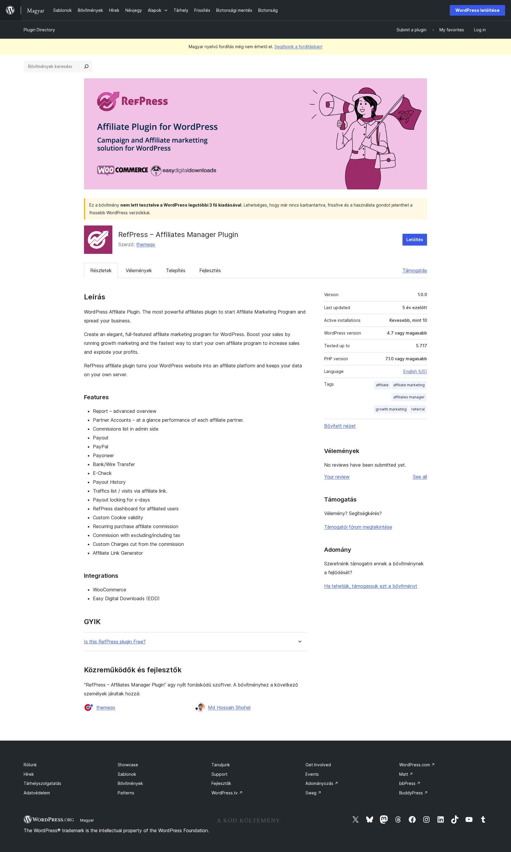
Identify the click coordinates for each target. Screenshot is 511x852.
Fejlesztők (221, 783)
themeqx (145, 244)
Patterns (126, 792)
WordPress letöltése (477, 10)
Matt (406, 774)
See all (420, 477)
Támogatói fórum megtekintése (358, 527)
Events (312, 774)
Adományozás (321, 783)
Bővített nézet (340, 426)
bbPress (410, 783)
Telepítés (175, 270)
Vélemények (139, 270)
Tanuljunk (220, 764)
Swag (313, 792)
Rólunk (30, 764)
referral (418, 409)
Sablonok (127, 774)
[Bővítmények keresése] (86, 66)
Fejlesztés (210, 270)
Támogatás (414, 270)
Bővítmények (130, 783)
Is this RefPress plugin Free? (114, 642)
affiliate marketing (409, 385)
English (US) (415, 371)
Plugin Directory (39, 29)
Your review (337, 477)
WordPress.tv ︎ (227, 792)
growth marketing (391, 409)
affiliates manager (409, 397)
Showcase (128, 764)
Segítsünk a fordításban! (298, 46)
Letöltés (414, 239)
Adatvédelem (37, 792)
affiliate (382, 385)
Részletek (101, 270)
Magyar (87, 820)
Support (219, 774)
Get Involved (318, 764)
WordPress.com (417, 764)
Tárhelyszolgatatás (42, 783)
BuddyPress (413, 792)
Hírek (29, 774)
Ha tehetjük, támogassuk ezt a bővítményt (370, 586)
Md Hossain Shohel (229, 707)
